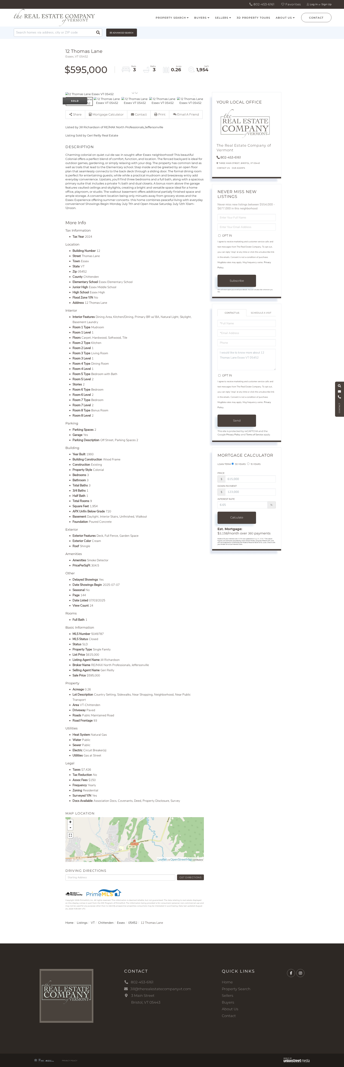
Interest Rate (226, 499)
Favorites (293, 4)
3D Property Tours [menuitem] (253, 17)
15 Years (255, 464)
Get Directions (191, 877)
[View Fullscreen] (70, 835)
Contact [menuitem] (229, 1016)
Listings (82, 923)
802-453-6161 (263, 4)
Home (69, 923)
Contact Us (223, 168)
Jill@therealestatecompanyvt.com (160, 989)
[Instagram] (300, 973)
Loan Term (224, 464)
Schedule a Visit (261, 312)
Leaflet (162, 859)
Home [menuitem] (227, 982)
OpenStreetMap (181, 859)
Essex (121, 923)
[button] (98, 33)
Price (221, 473)
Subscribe (237, 280)
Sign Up (326, 4)
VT (93, 923)
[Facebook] (291, 973)
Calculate (236, 517)
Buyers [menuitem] (200, 17)
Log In (314, 4)
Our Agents (238, 168)
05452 (132, 923)
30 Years (240, 464)
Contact (316, 17)
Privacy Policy (233, 434)
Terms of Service (254, 434)
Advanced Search (123, 33)
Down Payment (227, 486)
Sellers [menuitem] (221, 17)
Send (237, 420)
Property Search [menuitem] (171, 17)
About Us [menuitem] (284, 17)
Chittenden (106, 923)
